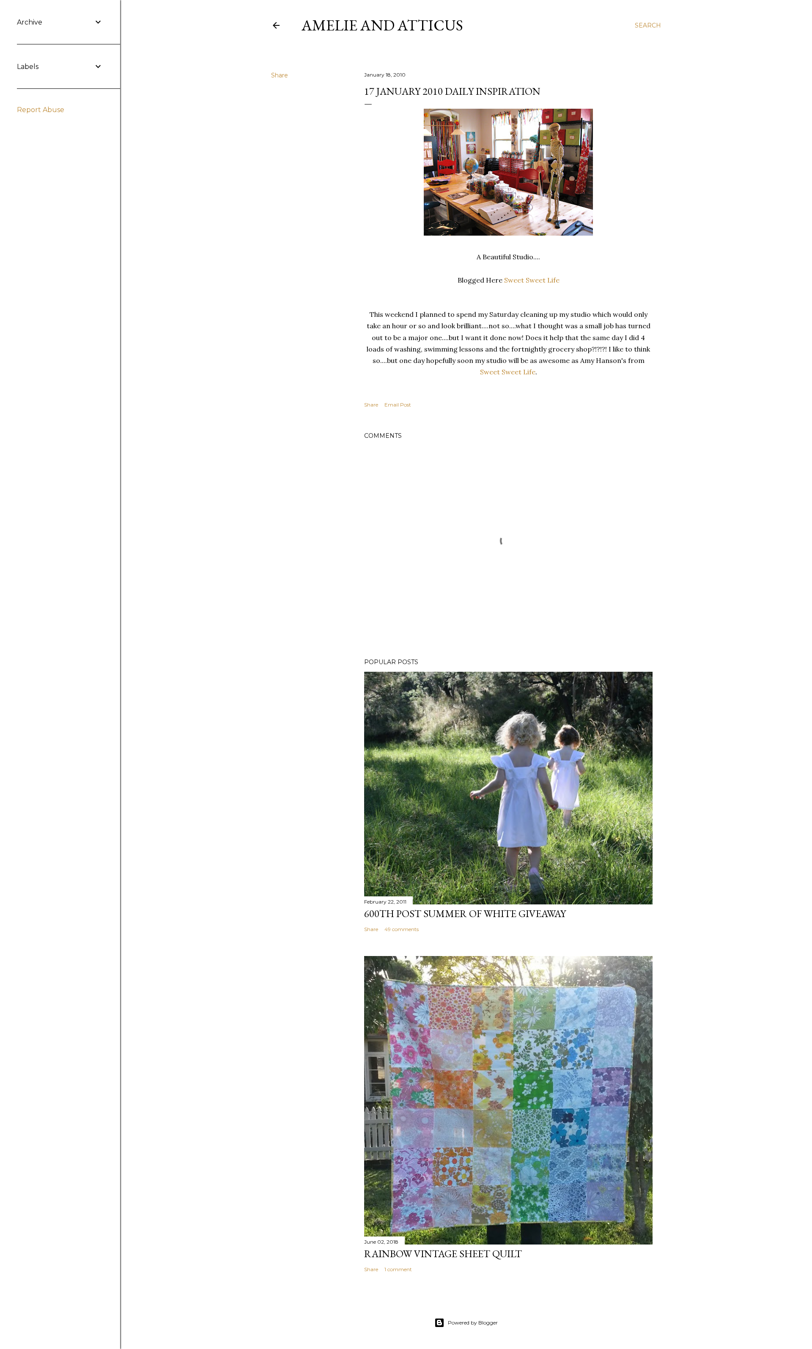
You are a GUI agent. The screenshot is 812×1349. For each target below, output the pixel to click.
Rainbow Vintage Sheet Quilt (443, 1253)
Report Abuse (40, 110)
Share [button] (279, 75)
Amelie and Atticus (382, 25)
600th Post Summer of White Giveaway (465, 913)
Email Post (397, 404)
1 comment (398, 1269)
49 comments (401, 929)
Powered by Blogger (473, 1322)
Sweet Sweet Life (532, 280)
